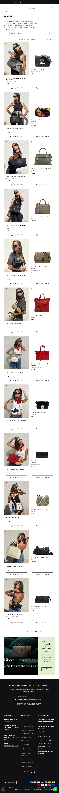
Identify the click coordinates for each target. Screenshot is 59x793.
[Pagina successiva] (40, 631)
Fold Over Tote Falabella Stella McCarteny (15, 78)
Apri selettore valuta (10, 782)
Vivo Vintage (16, 787)
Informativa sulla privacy (49, 787)
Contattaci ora (46, 669)
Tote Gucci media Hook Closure (41, 217)
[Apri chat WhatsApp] (55, 789)
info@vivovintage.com (33, 704)
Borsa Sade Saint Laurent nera (15, 275)
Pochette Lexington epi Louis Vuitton (40, 461)
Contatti (23, 723)
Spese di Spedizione (27, 733)
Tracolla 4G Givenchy (38, 412)
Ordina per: (22, 39)
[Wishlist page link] (44, 7)
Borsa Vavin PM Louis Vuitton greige (40, 267)
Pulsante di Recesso (27, 762)
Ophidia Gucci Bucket (12, 517)
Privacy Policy (25, 741)
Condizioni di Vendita (27, 726)
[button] (3, 7)
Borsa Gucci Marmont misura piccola (40, 120)
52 (36, 631)
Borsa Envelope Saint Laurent (15, 469)
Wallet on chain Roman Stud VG (16, 614)
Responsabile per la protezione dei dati (26, 749)
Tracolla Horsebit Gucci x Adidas (16, 420)
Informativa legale (50, 789)
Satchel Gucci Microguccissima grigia (41, 169)
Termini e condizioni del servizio (22, 789)
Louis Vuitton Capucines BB (14, 128)
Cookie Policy (25, 744)
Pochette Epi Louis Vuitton (39, 606)
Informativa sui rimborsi (36, 787)
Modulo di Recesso (26, 766)
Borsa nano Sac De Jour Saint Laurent (40, 364)
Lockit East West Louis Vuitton (15, 176)
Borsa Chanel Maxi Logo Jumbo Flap (16, 225)
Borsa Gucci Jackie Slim (13, 323)
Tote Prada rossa (36, 315)
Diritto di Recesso (26, 737)
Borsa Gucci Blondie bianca (14, 372)
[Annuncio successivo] (56, 2)
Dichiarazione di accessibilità (25, 754)
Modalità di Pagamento (27, 730)
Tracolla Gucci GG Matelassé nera (42, 558)
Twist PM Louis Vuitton (38, 70)
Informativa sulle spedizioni (38, 789)
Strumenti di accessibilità (28, 759)
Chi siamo (24, 719)
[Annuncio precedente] (3, 2)
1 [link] (18, 631)
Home (2, 12)
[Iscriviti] (42, 696)
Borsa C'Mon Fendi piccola (39, 509)
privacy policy (24, 699)
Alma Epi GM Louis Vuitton (14, 566)
